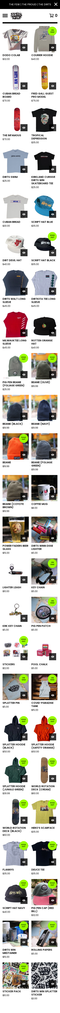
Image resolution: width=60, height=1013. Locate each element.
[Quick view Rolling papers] (52, 942)
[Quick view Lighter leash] (24, 579)
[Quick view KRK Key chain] (24, 618)
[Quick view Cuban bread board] (24, 85)
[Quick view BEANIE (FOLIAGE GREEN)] (52, 454)
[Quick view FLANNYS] (24, 862)
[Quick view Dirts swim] (24, 169)
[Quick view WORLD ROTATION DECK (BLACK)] (24, 820)
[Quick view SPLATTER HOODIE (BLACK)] (24, 736)
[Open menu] (5, 16)
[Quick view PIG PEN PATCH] (52, 618)
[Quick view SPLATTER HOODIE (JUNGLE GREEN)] (24, 778)
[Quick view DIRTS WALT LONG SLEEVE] (24, 291)
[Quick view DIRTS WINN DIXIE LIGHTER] (52, 538)
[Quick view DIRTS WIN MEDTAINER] (24, 942)
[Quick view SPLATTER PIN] (24, 695)
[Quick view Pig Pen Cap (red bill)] (52, 900)
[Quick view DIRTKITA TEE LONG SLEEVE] (52, 291)
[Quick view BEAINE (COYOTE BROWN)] (24, 496)
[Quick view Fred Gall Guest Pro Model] (52, 85)
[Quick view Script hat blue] (52, 214)
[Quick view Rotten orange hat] (52, 332)
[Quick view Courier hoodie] (52, 47)
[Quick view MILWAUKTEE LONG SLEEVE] (24, 332)
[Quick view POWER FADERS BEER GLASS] (24, 538)
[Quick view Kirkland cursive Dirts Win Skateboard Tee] (52, 169)
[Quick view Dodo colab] (24, 47)
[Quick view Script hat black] (52, 252)
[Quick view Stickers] (24, 656)
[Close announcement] (55, 4)
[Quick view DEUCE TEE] (52, 862)
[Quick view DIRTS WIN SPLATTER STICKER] (52, 983)
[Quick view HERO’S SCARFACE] (52, 820)
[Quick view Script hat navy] (24, 900)
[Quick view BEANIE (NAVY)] (52, 416)
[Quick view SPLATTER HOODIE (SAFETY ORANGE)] (52, 736)
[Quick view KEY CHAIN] (52, 579)
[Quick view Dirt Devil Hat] (24, 252)
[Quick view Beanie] (24, 454)
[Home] (26, 16)
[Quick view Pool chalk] (52, 656)
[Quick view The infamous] (24, 127)
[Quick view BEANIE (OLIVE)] (52, 374)
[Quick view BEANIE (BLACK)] (24, 416)
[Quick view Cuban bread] (24, 214)
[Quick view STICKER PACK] (24, 983)
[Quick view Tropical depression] (52, 127)
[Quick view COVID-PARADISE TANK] (52, 695)
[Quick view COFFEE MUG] (52, 496)
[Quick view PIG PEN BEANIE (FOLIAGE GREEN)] (24, 374)
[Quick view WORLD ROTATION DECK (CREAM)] (52, 778)
